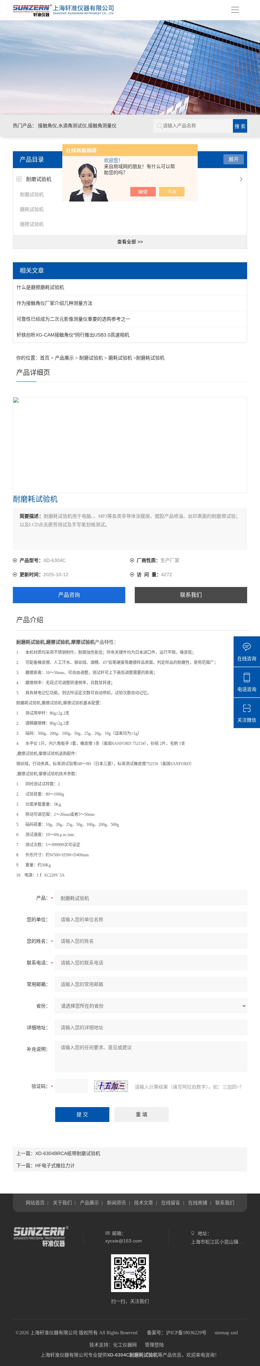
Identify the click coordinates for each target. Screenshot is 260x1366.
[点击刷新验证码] (111, 1086)
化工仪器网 (125, 1344)
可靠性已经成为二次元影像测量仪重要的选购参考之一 (73, 319)
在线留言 (170, 1202)
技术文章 (143, 1202)
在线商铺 (197, 1202)
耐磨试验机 (38, 179)
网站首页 (35, 1202)
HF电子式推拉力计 (55, 1165)
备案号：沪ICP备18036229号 (177, 1332)
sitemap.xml (226, 1332)
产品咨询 (69, 595)
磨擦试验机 (32, 224)
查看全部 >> (130, 241)
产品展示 (64, 357)
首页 (44, 357)
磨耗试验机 (32, 209)
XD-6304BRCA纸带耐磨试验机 (67, 1153)
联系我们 (191, 595)
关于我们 (62, 1202)
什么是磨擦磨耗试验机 (40, 287)
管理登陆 (154, 1344)
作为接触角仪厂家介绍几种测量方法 (54, 303)
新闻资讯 (116, 1202)
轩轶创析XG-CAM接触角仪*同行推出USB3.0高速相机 (73, 335)
